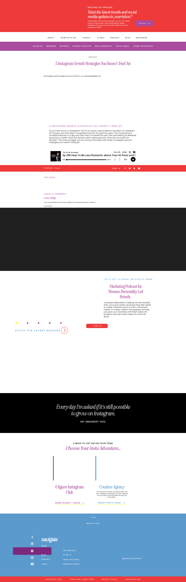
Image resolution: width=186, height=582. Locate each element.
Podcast (93, 57)
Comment (48, 206)
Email (46, 231)
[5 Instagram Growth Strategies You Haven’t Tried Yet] (119, 168)
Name (47, 225)
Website (47, 237)
